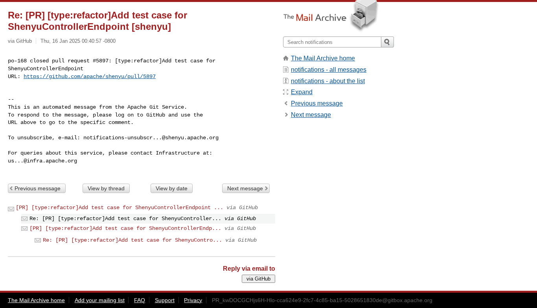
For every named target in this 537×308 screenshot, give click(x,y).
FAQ (139, 300)
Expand (302, 92)
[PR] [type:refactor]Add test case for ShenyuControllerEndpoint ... (119, 207)
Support (165, 300)
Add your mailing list (100, 300)
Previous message (38, 188)
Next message (245, 188)
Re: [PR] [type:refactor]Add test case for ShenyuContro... (132, 240)
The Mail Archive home (323, 58)
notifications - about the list (328, 81)
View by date (172, 188)
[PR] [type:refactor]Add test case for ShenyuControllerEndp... (125, 228)
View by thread (106, 188)
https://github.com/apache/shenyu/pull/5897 (90, 76)
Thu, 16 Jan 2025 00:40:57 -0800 (78, 41)
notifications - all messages (328, 69)
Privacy (193, 300)
